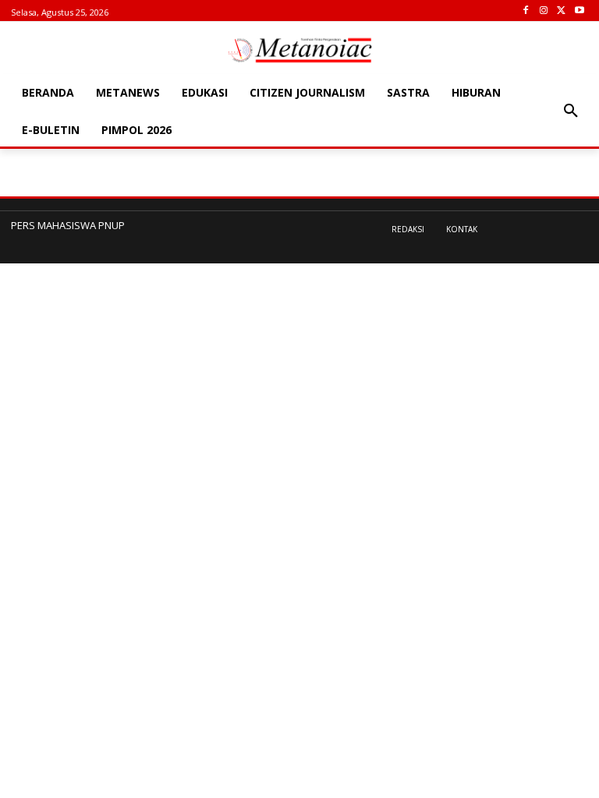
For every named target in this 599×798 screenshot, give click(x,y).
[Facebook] (526, 11)
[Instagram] (544, 11)
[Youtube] (579, 11)
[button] (571, 111)
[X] (561, 11)
